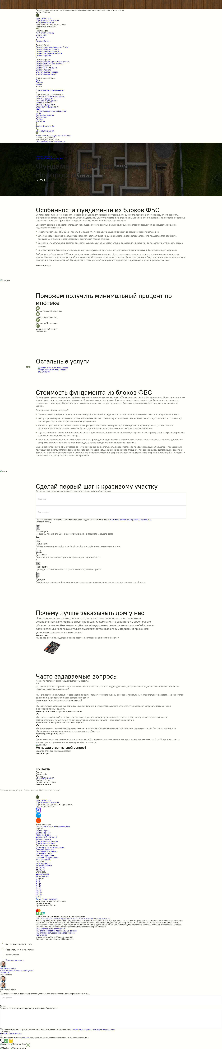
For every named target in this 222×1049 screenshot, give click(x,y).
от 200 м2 (40, 869)
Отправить (5, 1031)
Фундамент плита (44, 853)
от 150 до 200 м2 (44, 865)
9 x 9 (38, 888)
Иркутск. (106, 918)
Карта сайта (41, 935)
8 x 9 (38, 882)
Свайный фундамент (45, 849)
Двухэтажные (42, 876)
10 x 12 (39, 892)
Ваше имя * (42, 499)
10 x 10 (39, 890)
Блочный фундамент (45, 855)
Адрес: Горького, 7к (45, 126)
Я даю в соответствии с (95, 519)
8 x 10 (38, 884)
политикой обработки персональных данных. (130, 519)
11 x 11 (38, 896)
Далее (3, 1006)
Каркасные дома (43, 834)
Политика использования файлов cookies (55, 932)
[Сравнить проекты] (39, 28)
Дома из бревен (43, 832)
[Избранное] (37, 28)
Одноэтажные (42, 874)
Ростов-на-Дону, (94, 918)
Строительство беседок (47, 841)
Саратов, (81, 918)
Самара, (56, 918)
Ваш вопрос (7, 998)
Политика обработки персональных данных (56, 930)
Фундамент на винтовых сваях (50, 847)
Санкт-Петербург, (44, 918)
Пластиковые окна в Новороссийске (53, 826)
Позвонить (5, 972)
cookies (25, 1037)
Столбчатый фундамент (47, 857)
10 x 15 (39, 894)
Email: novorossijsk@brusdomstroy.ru (53, 135)
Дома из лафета (43, 839)
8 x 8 (38, 880)
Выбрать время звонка (10, 1033)
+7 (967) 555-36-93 (45, 22)
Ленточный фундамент (46, 851)
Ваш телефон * (44, 512)
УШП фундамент (43, 859)
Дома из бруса (42, 830)
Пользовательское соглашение (50, 141)
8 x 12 (38, 886)
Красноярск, (66, 918)
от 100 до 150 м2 (43, 863)
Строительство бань (45, 843)
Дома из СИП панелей (46, 837)
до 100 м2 (40, 867)
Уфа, (75, 918)
